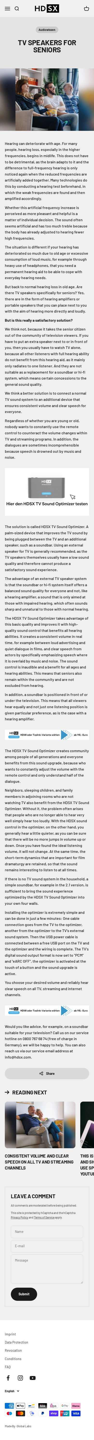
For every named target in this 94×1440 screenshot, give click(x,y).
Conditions (13, 1359)
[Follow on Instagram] (20, 1378)
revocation (13, 1350)
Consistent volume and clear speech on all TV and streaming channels (39, 1161)
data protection (16, 1342)
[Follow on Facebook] (8, 1378)
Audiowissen (47, 29)
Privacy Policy (19, 1217)
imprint (10, 1334)
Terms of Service (44, 1217)
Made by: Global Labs (18, 1426)
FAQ (8, 1367)
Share (50, 1073)
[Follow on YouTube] (32, 1378)
